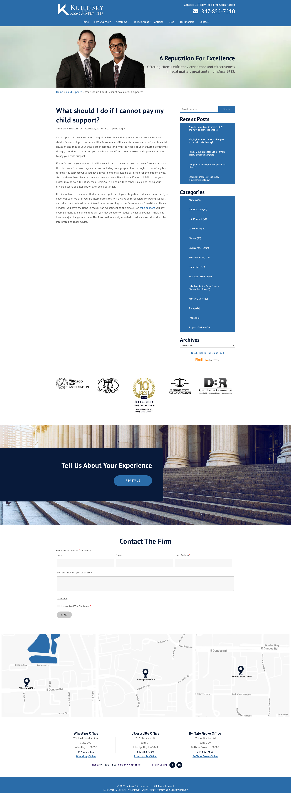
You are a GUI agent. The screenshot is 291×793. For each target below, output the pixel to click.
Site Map (120, 789)
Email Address (182, 555)
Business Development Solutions (159, 789)
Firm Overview (102, 22)
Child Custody (195, 209)
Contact (204, 22)
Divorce (192, 238)
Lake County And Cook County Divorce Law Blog (204, 287)
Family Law (194, 266)
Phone (119, 555)
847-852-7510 (218, 11)
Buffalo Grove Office (205, 756)
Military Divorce (197, 298)
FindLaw (183, 789)
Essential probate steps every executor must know (204, 178)
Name (59, 555)
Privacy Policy (133, 789)
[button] (288, 771)
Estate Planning (197, 257)
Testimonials (187, 22)
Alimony (193, 199)
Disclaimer (62, 598)
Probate (193, 317)
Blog (171, 22)
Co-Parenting (195, 228)
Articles (158, 22)
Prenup (192, 308)
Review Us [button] (133, 480)
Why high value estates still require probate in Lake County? (206, 141)
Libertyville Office (145, 756)
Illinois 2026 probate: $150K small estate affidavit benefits (207, 153)
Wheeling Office (86, 756)
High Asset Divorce (198, 276)
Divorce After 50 (197, 247)
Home (85, 22)
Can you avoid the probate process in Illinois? (207, 166)
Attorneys (121, 22)
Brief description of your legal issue (74, 572)
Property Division (197, 327)
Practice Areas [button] (141, 22)
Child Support (119, 128)
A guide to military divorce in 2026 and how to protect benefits (206, 128)
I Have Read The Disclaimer (76, 606)
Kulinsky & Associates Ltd (139, 786)
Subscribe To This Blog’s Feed (208, 352)
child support (147, 208)
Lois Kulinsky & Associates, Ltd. (84, 128)
